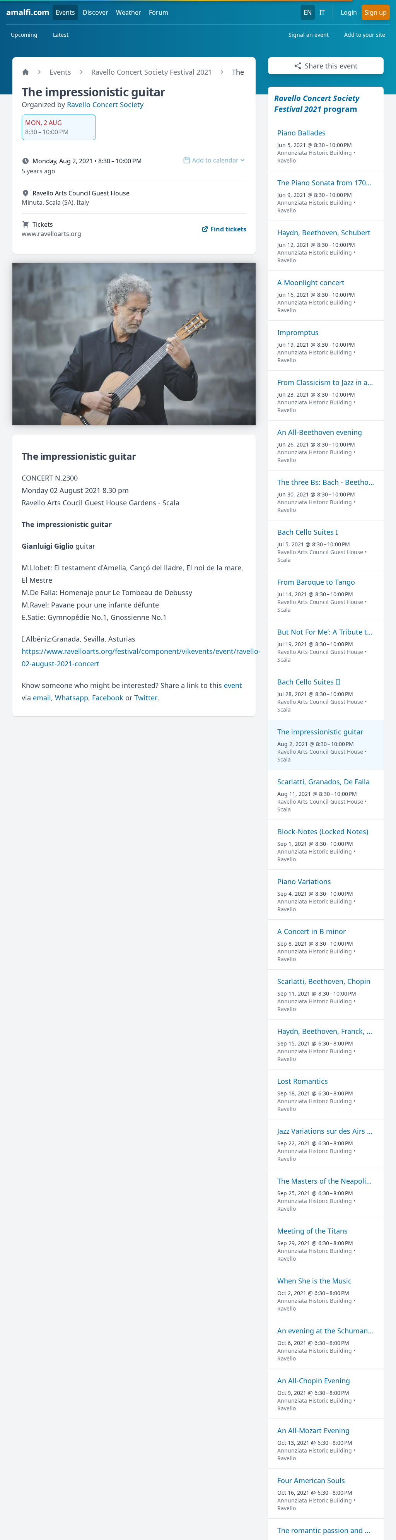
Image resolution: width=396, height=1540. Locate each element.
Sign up (376, 12)
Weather (128, 12)
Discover (95, 12)
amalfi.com (28, 12)
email (42, 697)
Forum (158, 12)
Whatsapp (71, 697)
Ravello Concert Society (105, 104)
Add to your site (364, 34)
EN (308, 12)
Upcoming (24, 34)
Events (65, 12)
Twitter (145, 697)
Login (349, 12)
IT (322, 12)
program (316, 103)
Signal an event (308, 34)
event (233, 685)
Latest (60, 34)
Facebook (107, 697)
